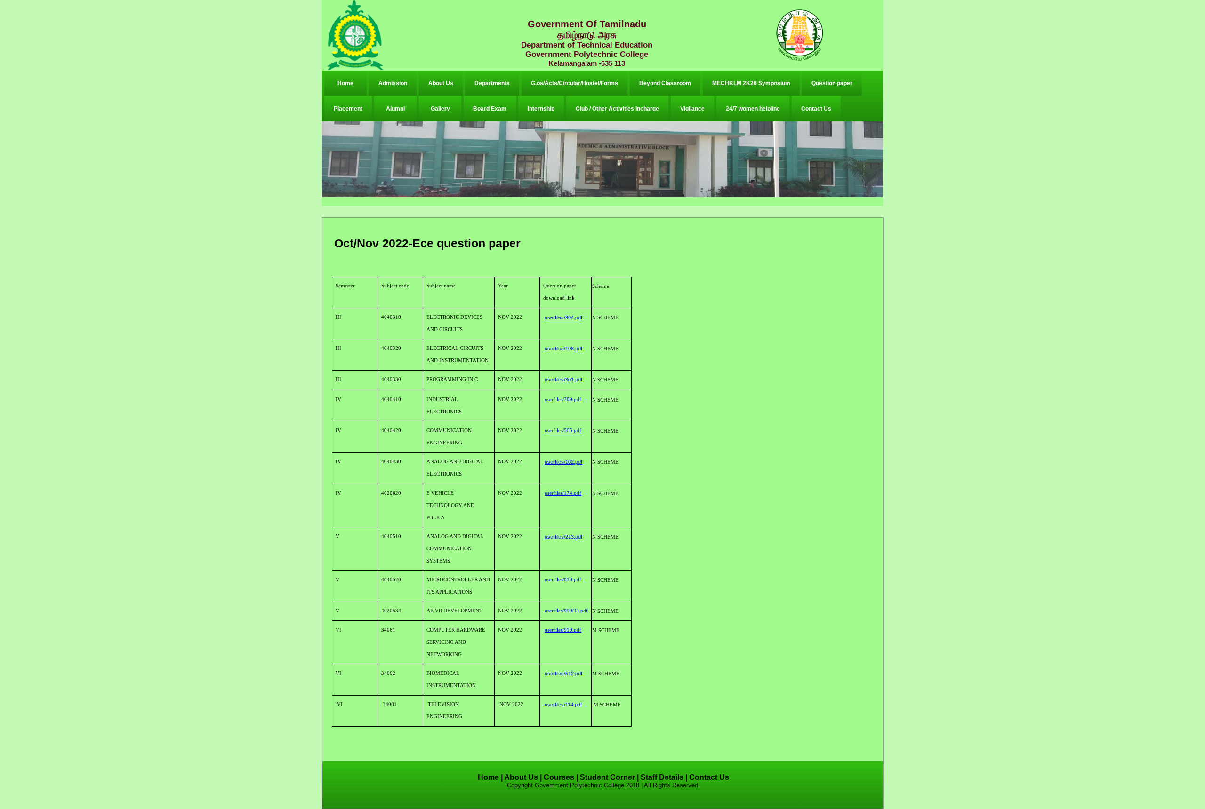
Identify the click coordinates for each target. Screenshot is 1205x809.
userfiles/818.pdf (563, 579)
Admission (392, 83)
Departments (492, 83)
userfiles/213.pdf (563, 536)
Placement (348, 108)
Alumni (395, 108)
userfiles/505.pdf (563, 430)
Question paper (831, 83)
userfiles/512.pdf (563, 673)
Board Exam (489, 108)
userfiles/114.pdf (563, 704)
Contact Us (816, 108)
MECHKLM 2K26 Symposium (751, 83)
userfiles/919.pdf (563, 630)
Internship (541, 108)
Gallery (440, 108)
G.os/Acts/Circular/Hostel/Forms (574, 83)
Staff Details (662, 777)
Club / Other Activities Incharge (617, 108)
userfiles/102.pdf (563, 462)
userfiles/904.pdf (563, 317)
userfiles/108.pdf (563, 348)
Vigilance (692, 108)
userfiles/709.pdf (563, 399)
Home (345, 83)
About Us (440, 83)
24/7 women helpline (753, 108)
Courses (559, 777)
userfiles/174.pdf (563, 493)
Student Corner (607, 777)
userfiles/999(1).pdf (566, 610)
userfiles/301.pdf (563, 379)
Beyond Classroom (665, 83)
